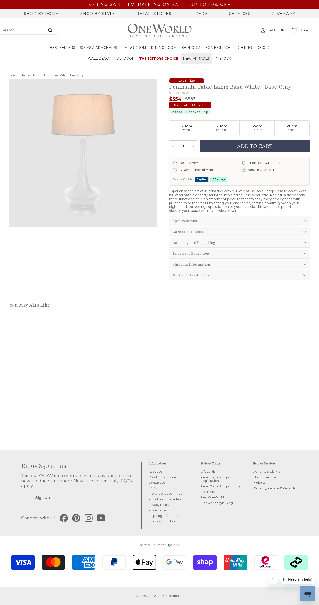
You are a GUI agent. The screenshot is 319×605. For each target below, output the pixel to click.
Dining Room (164, 47)
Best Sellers (62, 47)
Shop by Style (97, 13)
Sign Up (42, 498)
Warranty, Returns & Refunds (274, 488)
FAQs (153, 488)
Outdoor (125, 58)
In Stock (223, 58)
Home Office (217, 47)
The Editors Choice (158, 58)
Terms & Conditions (163, 521)
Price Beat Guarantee (191, 253)
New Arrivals (196, 58)
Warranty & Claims (266, 471)
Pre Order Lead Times (191, 275)
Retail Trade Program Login (221, 486)
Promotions (157, 510)
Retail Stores (154, 13)
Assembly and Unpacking (194, 242)
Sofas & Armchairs (98, 47)
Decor (262, 47)
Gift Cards (208, 471)
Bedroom (190, 47)
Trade (200, 13)
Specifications (185, 221)
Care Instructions (188, 231)
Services (240, 13)
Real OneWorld (212, 497)
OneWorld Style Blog (217, 503)
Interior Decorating (267, 477)
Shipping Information (191, 264)
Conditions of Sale (162, 477)
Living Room (134, 47)
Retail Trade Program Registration (217, 479)
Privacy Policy (159, 505)
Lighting (243, 47)
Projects (259, 482)
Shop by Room (41, 13)
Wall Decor (100, 58)
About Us (155, 471)
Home (13, 75)
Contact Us (157, 482)
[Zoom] (83, 153)
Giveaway (283, 13)
